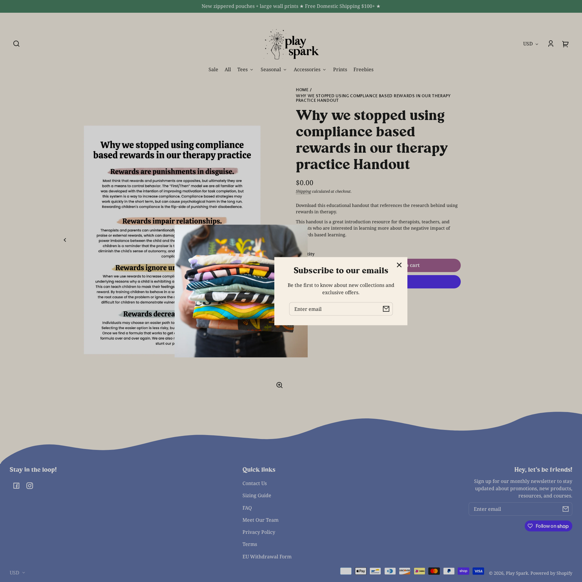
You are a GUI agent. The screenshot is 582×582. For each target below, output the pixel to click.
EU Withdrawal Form (267, 556)
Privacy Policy (258, 532)
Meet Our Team (260, 520)
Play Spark (517, 573)
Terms (249, 544)
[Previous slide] (65, 240)
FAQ (247, 507)
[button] (16, 43)
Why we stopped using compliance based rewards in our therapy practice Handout (373, 98)
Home (302, 90)
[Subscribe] (565, 509)
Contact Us (254, 483)
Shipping (303, 191)
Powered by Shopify (551, 573)
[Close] (399, 265)
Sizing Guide (256, 495)
